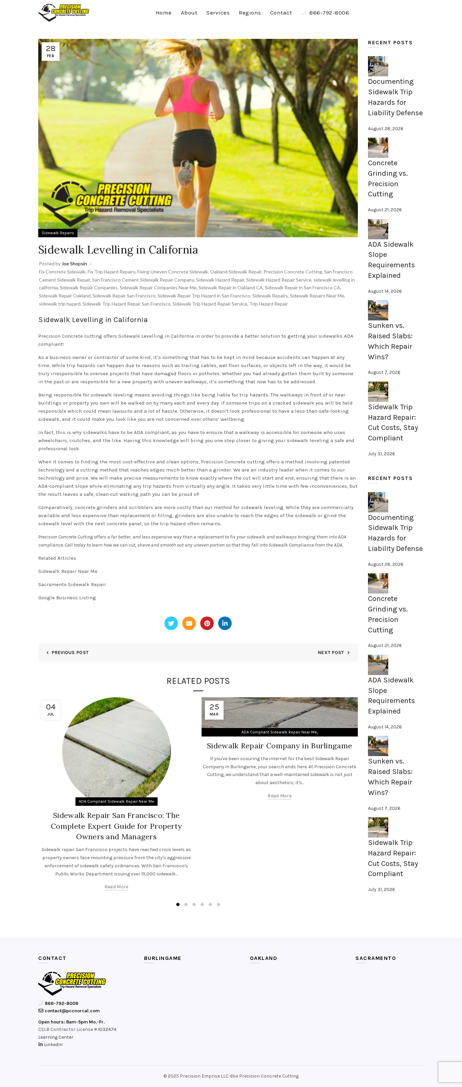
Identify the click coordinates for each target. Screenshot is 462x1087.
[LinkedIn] (225, 623)
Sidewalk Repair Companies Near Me (158, 287)
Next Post (331, 652)
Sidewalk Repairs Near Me (317, 295)
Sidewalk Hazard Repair (220, 280)
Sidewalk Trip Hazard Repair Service (209, 304)
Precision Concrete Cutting (292, 271)
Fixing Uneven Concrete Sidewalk (172, 271)
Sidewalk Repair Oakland (65, 295)
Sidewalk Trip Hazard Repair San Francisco (126, 304)
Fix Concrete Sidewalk (62, 271)
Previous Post (70, 652)
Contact (281, 12)
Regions (250, 12)
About (189, 12)
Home (164, 12)
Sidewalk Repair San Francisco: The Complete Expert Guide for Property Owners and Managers (116, 826)
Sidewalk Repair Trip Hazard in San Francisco (204, 295)
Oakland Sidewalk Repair (235, 271)
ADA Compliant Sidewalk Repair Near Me (116, 801)
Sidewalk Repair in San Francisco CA (302, 287)
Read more (117, 887)
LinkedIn (53, 1044)
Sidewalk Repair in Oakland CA (231, 287)
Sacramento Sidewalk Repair (72, 584)
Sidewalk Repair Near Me (67, 571)
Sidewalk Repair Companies (89, 287)
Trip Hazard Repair (268, 304)
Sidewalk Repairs (58, 233)
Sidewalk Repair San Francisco (124, 295)
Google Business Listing (67, 598)
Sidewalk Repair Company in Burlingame (279, 745)
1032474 (107, 1029)
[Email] (189, 623)
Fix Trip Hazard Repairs (111, 271)
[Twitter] (171, 623)
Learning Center (55, 1037)
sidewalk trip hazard (59, 304)
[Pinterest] (207, 623)
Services (218, 12)
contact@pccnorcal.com (72, 1011)
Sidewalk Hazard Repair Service (278, 280)
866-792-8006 (328, 12)
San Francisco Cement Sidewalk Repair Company (143, 280)
